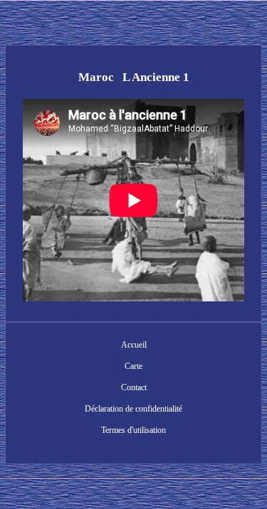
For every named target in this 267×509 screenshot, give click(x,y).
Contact (134, 387)
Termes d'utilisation (133, 430)
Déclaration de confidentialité (133, 409)
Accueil (134, 345)
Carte (133, 366)
